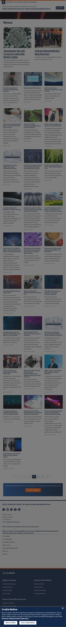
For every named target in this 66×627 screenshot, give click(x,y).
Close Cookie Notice (28, 623)
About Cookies (11, 623)
